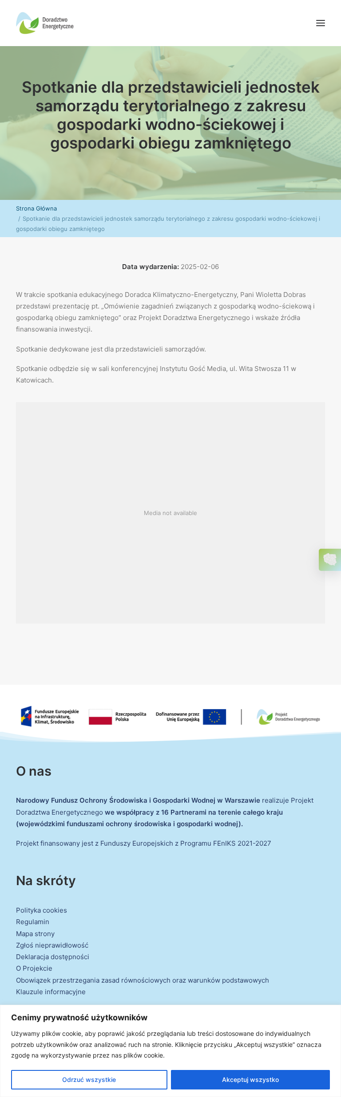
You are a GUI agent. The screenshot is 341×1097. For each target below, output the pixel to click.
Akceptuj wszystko (250, 1079)
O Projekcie (34, 968)
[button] (320, 23)
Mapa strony (35, 933)
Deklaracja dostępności (52, 957)
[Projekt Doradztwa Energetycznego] (45, 23)
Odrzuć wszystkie (89, 1079)
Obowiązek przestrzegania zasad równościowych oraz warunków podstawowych (142, 980)
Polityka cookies (41, 910)
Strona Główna (36, 208)
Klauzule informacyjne (51, 992)
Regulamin (32, 921)
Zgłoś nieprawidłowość (52, 945)
